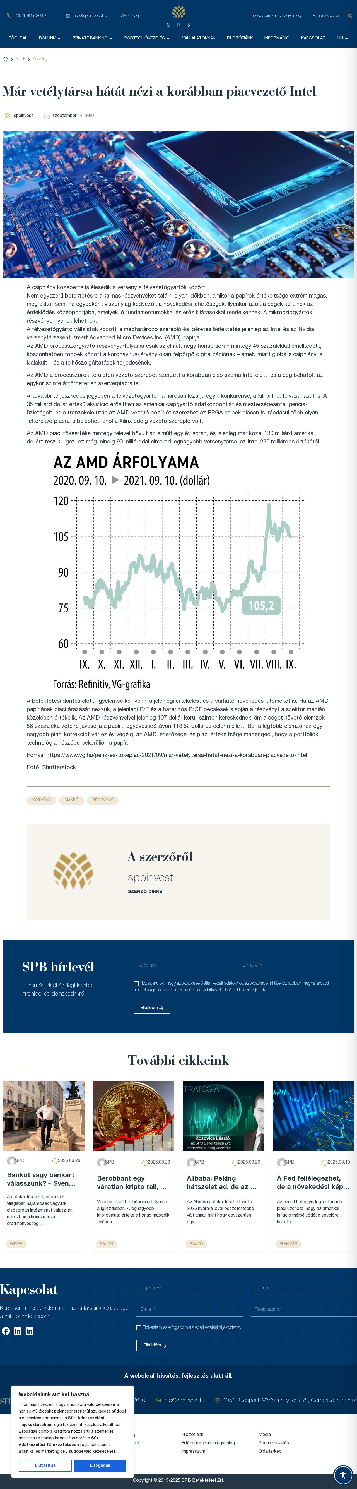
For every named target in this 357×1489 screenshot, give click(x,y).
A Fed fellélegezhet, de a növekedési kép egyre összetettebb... (311, 1184)
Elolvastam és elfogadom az (192, 1328)
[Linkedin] (17, 1331)
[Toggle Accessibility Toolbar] (343, 1475)
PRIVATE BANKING (90, 38)
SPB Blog (130, 16)
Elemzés (288, 1244)
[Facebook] (6, 1331)
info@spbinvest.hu (90, 16)
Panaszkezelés (326, 16)
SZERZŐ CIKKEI (146, 892)
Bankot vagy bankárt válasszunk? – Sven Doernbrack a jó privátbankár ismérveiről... (40, 1180)
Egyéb (16, 1244)
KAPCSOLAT (313, 38)
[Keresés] (351, 15)
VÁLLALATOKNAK (198, 38)
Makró (72, 800)
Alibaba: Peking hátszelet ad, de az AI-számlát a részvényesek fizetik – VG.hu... (223, 1184)
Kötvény (40, 59)
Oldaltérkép (270, 1452)
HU (340, 38)
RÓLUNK (47, 38)
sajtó (106, 1244)
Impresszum (193, 1452)
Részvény (103, 800)
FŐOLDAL (18, 38)
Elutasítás (45, 1466)
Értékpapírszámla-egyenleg (275, 16)
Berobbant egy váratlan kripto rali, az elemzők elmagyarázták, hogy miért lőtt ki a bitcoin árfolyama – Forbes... (132, 1184)
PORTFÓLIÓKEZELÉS (144, 38)
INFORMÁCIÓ (277, 38)
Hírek (20, 59)
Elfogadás (100, 1466)
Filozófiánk (192, 1435)
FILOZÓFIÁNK (240, 38)
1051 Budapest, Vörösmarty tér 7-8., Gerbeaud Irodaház (289, 1401)
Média (265, 1435)
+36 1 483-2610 (30, 16)
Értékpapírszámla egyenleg (208, 1443)
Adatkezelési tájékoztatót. (218, 1328)
